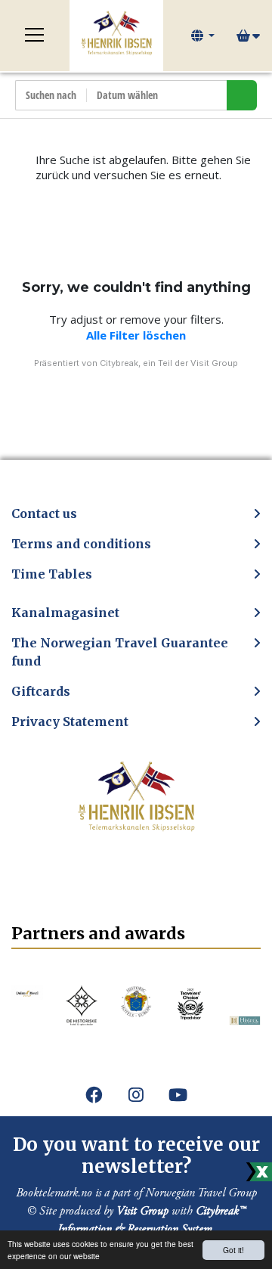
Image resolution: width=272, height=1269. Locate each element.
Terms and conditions (81, 543)
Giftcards (40, 691)
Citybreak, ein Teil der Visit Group (169, 363)
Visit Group (142, 1211)
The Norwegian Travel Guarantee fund (119, 652)
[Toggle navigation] (34, 35)
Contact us (44, 513)
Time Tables (51, 574)
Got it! (233, 1249)
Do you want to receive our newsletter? (136, 1155)
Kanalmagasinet (65, 612)
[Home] (116, 35)
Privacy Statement (69, 721)
